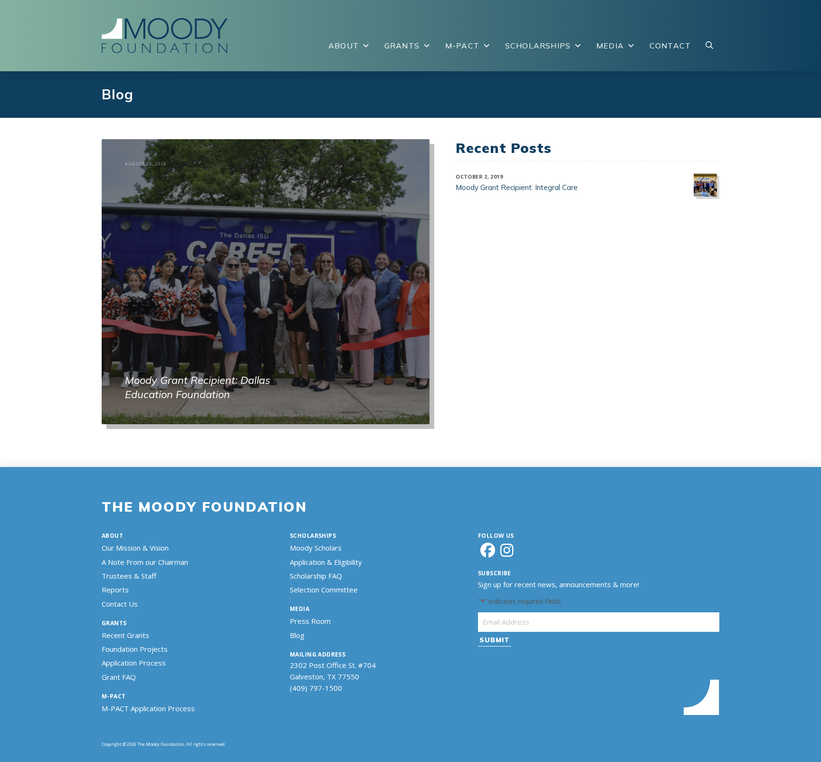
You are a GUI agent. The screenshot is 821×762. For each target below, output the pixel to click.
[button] (709, 46)
